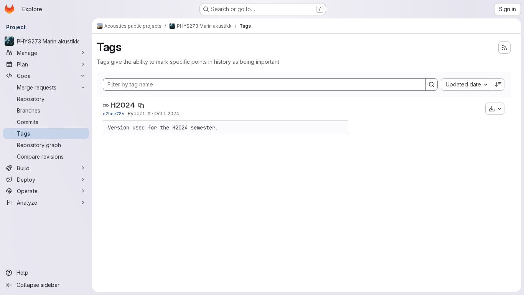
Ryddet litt (139, 113)
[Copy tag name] (141, 105)
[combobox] (466, 84)
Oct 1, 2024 (166, 113)
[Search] (431, 84)
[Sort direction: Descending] (498, 84)
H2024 (122, 105)
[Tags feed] (504, 47)
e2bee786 (113, 113)
